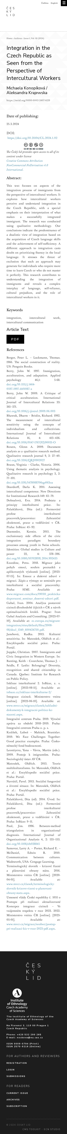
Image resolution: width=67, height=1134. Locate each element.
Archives (18, 38)
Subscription (17, 1106)
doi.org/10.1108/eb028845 (23, 844)
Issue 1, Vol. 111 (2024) (34, 38)
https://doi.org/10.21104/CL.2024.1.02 (32, 138)
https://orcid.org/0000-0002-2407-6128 (28, 100)
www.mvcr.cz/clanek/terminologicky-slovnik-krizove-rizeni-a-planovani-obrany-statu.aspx (31, 888)
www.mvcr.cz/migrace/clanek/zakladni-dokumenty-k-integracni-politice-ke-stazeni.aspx (32, 710)
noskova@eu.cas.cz (30, 1037)
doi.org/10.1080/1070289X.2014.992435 (32, 558)
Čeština (44, 3)
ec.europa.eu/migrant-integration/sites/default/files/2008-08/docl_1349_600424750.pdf (33, 625)
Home (9, 38)
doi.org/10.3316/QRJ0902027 (26, 460)
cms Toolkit (32, 1129)
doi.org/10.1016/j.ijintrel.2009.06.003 (31, 411)
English (54, 3)
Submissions (16, 1076)
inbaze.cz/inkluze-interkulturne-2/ (29, 692)
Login (11, 1069)
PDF (15, 339)
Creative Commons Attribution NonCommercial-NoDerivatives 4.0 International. (27, 165)
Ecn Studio (52, 1129)
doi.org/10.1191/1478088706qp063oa (30, 482)
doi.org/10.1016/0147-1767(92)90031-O (31, 442)
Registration (17, 1063)
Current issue (17, 1093)
